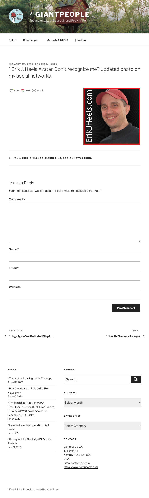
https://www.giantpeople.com (81, 467)
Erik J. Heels (48, 64)
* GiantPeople (60, 14)
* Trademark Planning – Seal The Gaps (30, 378)
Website (15, 287)
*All (17, 158)
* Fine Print (14, 489)
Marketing (53, 158)
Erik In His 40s (33, 158)
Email (14, 268)
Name (14, 249)
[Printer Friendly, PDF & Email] (26, 90)
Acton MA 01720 (57, 40)
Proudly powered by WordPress (41, 489)
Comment (17, 199)
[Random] (80, 40)
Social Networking (77, 158)
